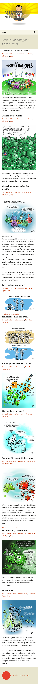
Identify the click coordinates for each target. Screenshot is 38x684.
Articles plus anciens (18, 675)
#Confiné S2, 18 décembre (15, 530)
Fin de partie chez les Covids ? (17, 363)
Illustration (29, 54)
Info (3, 56)
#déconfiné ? (8, 590)
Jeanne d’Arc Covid (12, 115)
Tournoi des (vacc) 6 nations (16, 50)
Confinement (21, 54)
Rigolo (7, 56)
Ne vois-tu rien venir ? (13, 410)
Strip (11, 56)
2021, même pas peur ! (13, 285)
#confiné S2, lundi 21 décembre (17, 458)
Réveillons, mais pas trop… (15, 316)
